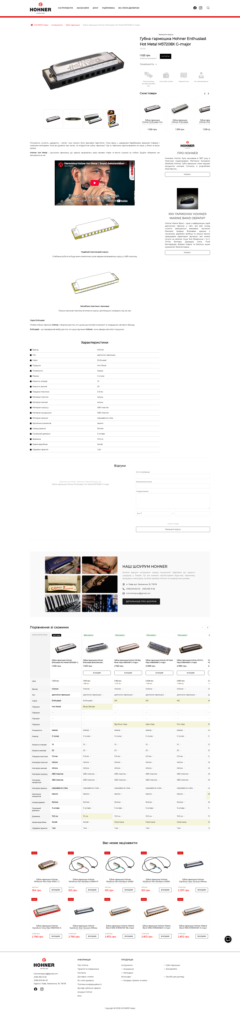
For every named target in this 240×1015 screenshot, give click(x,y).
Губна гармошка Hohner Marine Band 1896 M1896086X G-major (156, 927)
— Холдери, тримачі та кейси (134, 980)
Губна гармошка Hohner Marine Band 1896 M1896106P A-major (193, 927)
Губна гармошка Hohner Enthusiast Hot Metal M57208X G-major (65, 661)
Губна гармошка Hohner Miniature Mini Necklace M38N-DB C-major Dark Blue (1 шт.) (156, 881)
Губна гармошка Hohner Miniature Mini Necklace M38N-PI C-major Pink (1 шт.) (83, 881)
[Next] (208, 627)
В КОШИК (97, 673)
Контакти (82, 973)
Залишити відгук (165, 34)
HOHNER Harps (41, 25)
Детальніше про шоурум (141, 601)
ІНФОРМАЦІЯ (84, 960)
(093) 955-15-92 (148, 589)
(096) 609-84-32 (133, 589)
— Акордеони (127, 969)
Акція (34, 853)
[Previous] (202, 627)
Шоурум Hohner (85, 992)
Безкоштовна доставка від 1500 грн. (148, 83)
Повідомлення (142, 491)
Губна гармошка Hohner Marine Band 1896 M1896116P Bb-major (120, 927)
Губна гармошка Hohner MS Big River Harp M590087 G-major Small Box (127, 661)
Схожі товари (148, 93)
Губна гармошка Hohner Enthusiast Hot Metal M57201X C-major (152, 122)
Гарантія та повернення (88, 969)
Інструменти (65, 8)
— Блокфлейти (170, 969)
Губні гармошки (73, 25)
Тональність (147, 64)
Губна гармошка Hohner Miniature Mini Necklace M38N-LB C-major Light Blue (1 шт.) (120, 881)
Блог (95, 8)
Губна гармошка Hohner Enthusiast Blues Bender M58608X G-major (93, 661)
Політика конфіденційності (90, 984)
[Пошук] (208, 8)
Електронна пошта (144, 482)
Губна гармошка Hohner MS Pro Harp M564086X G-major (190, 661)
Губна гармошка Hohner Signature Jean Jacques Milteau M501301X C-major (83, 927)
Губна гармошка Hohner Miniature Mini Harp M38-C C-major (47, 881)
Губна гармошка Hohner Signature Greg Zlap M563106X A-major (47, 927)
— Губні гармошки (172, 965)
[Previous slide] (204, 93)
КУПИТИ (166, 56)
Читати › (187, 174)
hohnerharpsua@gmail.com (138, 593)
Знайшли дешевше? (148, 58)
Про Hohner (83, 965)
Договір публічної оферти (89, 988)
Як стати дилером (128, 8)
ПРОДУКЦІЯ (127, 960)
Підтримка (108, 8)
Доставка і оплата (86, 977)
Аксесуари (83, 8)
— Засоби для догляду (174, 977)
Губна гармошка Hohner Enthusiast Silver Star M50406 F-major (180, 122)
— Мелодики (127, 973)
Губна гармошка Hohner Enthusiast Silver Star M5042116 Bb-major (207, 122)
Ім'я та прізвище (143, 472)
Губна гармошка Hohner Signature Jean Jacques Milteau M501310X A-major (193, 881)
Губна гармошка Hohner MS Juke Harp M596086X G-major (159, 661)
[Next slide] (208, 93)
